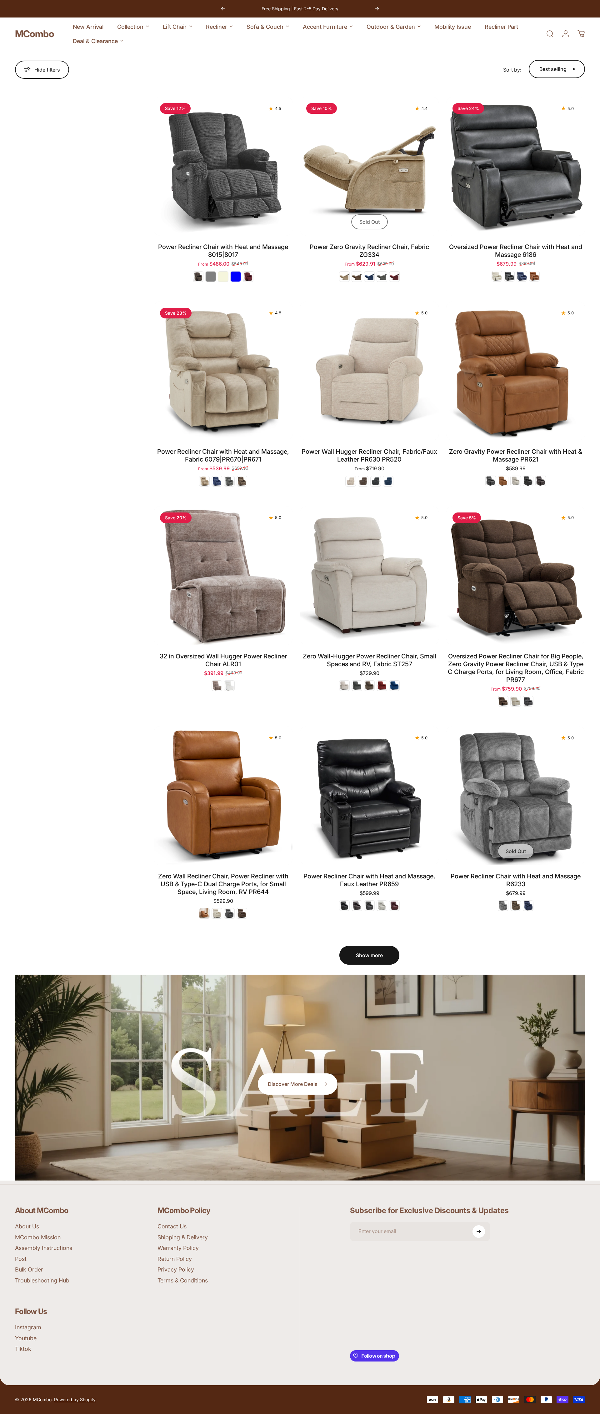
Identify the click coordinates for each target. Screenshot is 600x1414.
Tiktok (23, 1349)
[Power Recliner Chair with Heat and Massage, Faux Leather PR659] (369, 795)
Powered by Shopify (75, 1399)
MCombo (34, 33)
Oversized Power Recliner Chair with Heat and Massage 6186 (515, 250)
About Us (27, 1226)
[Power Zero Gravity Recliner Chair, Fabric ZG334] (369, 166)
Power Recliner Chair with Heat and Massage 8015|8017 (223, 250)
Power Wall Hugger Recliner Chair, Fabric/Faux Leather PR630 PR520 (369, 455)
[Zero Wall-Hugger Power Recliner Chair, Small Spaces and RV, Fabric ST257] (369, 575)
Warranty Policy (178, 1248)
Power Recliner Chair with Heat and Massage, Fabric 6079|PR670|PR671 (223, 455)
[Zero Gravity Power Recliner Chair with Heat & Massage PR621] (515, 371)
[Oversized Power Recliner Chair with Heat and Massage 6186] (515, 166)
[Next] (377, 9)
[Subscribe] (478, 1231)
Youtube (26, 1338)
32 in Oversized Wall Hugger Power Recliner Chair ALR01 (223, 660)
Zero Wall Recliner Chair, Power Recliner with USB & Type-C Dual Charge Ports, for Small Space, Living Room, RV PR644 (223, 884)
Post (21, 1259)
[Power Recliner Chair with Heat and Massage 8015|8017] (223, 166)
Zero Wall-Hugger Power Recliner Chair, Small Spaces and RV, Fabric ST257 (369, 660)
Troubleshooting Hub (42, 1280)
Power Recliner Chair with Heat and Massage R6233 (516, 880)
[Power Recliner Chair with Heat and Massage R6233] (515, 795)
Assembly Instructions (43, 1248)
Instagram (28, 1327)
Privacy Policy (176, 1269)
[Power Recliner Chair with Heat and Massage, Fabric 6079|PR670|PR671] (223, 371)
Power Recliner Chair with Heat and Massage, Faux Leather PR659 (369, 880)
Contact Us (172, 1226)
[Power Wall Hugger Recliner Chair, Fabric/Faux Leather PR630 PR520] (369, 371)
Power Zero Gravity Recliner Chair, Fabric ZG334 (369, 250)
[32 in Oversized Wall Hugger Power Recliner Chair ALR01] (223, 575)
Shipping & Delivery (183, 1237)
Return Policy (175, 1259)
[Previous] (223, 9)
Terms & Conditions (183, 1280)
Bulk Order (29, 1269)
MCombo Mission (38, 1237)
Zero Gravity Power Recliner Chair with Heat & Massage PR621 (515, 455)
